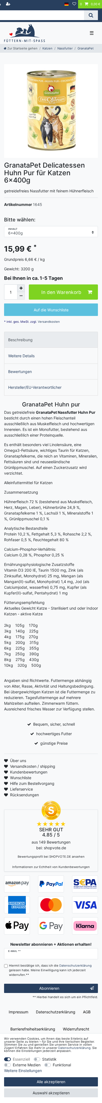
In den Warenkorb (61, 292)
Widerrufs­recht (76, 1029)
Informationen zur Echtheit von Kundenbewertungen (51, 867)
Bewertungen (20, 371)
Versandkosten (48, 322)
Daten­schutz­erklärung (55, 1012)
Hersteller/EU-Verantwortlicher (34, 387)
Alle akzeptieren (51, 1081)
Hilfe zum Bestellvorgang (32, 783)
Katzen (47, 48)
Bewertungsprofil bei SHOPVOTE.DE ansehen (51, 856)
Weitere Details (21, 355)
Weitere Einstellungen (23, 1070)
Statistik (49, 1059)
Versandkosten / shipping (32, 766)
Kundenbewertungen (28, 772)
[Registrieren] (8, 4)
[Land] (66, 4)
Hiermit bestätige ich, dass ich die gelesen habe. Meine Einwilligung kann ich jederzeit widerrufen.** (50, 970)
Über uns (18, 760)
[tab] (51, 340)
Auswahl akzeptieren (51, 1093)
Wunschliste (20, 777)
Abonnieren (49, 988)
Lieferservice (21, 789)
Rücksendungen (24, 794)
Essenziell (21, 1059)
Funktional (62, 1065)
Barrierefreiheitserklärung (32, 1029)
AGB (87, 1012)
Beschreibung (20, 339)
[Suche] (91, 15)
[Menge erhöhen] (21, 288)
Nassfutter (65, 48)
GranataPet (86, 48)
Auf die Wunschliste (51, 310)
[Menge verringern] (21, 296)
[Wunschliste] (74, 4)
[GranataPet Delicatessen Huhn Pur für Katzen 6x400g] (51, 111)
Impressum (18, 1012)
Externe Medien (27, 1065)
